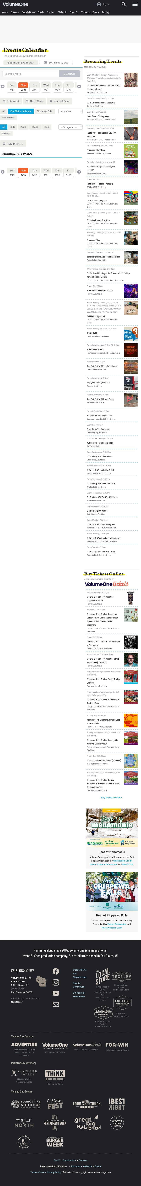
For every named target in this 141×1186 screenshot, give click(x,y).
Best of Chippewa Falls (111, 915)
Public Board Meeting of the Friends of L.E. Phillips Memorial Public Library (108, 275)
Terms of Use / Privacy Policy (45, 1172)
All (3, 110)
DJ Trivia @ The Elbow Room (99, 456)
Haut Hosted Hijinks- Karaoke (100, 290)
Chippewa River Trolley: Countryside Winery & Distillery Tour (102, 741)
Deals (41, 12)
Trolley (105, 12)
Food (46, 126)
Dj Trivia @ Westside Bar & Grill (100, 469)
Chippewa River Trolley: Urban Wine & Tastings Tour (103, 701)
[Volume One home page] (17, 5)
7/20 (34, 87)
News (4, 12)
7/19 (23, 87)
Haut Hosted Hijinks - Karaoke (100, 183)
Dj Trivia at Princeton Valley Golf (101, 524)
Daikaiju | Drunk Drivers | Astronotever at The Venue (103, 643)
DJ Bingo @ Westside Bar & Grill (101, 551)
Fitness (6, 133)
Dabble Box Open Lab (96, 316)
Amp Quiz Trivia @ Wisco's (98, 382)
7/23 (68, 87)
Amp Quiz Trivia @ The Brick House (102, 365)
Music (23, 126)
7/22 (57, 87)
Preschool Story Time (96, 149)
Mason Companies (116, 923)
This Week (12, 101)
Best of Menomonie (112, 852)
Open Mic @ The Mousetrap (98, 429)
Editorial (75, 1166)
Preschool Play (93, 239)
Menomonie (8, 117)
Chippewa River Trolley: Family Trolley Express (103, 681)
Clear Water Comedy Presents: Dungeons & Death (100, 598)
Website (87, 1166)
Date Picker (13, 143)
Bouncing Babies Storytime (98, 220)
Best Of (74, 12)
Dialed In (62, 12)
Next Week (36, 101)
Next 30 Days (61, 101)
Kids (12, 126)
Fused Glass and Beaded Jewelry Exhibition (101, 134)
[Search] (124, 4)
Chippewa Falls (44, 110)
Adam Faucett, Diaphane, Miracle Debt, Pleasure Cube (103, 721)
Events (15, 12)
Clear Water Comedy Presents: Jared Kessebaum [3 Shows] (103, 660)
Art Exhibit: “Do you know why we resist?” (101, 168)
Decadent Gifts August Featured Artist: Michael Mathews (103, 87)
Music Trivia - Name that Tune (100, 442)
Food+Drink (28, 12)
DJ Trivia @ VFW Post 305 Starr (101, 483)
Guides (51, 12)
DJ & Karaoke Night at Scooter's (101, 102)
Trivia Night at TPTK (96, 349)
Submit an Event (21, 62)
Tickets (85, 12)
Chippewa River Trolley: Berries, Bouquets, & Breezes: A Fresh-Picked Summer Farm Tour (103, 783)
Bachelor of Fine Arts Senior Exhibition (103, 256)
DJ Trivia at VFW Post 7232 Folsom (102, 497)
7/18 (11, 87)
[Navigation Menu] (135, 4)
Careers (83, 1160)
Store (96, 12)
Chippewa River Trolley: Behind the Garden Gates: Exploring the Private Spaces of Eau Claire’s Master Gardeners (102, 619)
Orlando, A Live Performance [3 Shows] (104, 760)
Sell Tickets (58, 62)
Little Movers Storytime (97, 200)
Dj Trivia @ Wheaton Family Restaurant (104, 537)
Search (69, 73)
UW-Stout (127, 864)
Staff (57, 1160)
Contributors (69, 1160)
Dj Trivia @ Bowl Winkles (98, 510)
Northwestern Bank (112, 927)
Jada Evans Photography (98, 116)
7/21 (46, 87)
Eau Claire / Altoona (20, 110)
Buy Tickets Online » (111, 797)
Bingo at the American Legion (99, 415)
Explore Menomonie (107, 864)
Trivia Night (92, 332)
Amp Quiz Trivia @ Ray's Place (100, 398)
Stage (35, 126)
